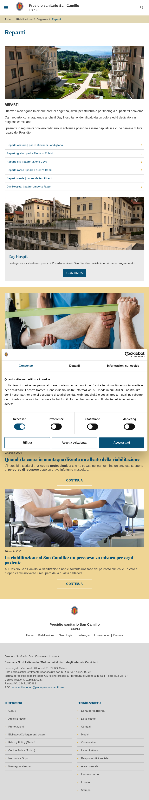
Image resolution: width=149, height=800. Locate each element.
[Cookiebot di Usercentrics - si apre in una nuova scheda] (128, 354)
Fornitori (86, 782)
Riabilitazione (24, 19)
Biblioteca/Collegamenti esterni (27, 734)
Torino (8, 19)
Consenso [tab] (26, 365)
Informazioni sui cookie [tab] (123, 365)
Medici (85, 734)
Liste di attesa (89, 750)
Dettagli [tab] (74, 365)
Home (30, 635)
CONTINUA (74, 273)
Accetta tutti (121, 442)
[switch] (56, 426)
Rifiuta (27, 442)
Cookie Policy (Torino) (21, 750)
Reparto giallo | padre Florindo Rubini (30, 153)
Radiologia (83, 635)
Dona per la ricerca (93, 710)
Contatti (86, 726)
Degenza (42, 19)
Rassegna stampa (19, 766)
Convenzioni (88, 742)
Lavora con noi (90, 774)
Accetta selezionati (74, 442)
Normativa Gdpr (18, 758)
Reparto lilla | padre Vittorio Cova (27, 161)
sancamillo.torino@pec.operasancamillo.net (38, 687)
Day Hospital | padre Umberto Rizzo (29, 186)
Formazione (101, 635)
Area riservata (89, 766)
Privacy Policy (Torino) (22, 742)
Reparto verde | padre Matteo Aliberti (29, 178)
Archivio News (17, 718)
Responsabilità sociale (94, 758)
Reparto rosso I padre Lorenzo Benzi (29, 169)
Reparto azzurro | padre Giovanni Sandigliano (35, 145)
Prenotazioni (16, 726)
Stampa (86, 789)
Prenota (118, 635)
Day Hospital (20, 256)
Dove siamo (88, 718)
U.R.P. (12, 710)
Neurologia (65, 635)
